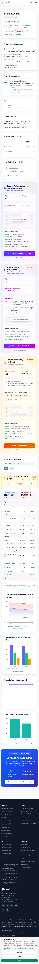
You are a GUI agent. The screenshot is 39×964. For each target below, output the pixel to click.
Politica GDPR (25, 820)
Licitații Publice (6, 830)
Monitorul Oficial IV (7, 824)
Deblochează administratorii (15, 176)
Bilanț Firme (5, 818)
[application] (19, 615)
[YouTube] (16, 905)
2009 (6, 468)
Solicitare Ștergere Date (28, 823)
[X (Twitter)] (11, 905)
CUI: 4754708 (11, 17)
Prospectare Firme (7, 809)
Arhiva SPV (24, 844)
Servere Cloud (25, 848)
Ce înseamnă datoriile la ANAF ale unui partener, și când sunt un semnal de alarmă (9, 874)
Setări (19, 949)
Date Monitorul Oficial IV (28, 861)
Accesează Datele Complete (20, 253)
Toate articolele (6, 844)
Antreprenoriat (6, 851)
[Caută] (25, 2)
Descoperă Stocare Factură (18, 782)
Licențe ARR (5, 827)
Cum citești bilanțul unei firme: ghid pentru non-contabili (9, 883)
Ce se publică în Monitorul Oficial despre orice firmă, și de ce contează (9, 865)
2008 (11, 468)
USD (14, 463)
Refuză (19, 953)
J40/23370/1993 (12, 21)
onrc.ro (3, 933)
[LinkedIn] (7, 910)
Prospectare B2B (26, 867)
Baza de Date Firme (7, 815)
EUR (10, 463)
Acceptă (19, 960)
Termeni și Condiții (27, 809)
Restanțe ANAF (6, 821)
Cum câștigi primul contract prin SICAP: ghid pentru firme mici (9, 869)
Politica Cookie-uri (26, 817)
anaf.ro (31, 933)
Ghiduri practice (6, 854)
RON (6, 463)
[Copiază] (34, 142)
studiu (3, 857)
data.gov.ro (11, 935)
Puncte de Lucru (6, 833)
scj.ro (3, 935)
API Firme (4, 836)
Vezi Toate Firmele (20, 446)
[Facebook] (3, 905)
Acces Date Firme (7, 812)
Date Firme (24, 864)
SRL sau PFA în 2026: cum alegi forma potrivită (9, 878)
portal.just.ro (23, 933)
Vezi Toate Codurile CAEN (20, 346)
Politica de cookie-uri (28, 949)
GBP (18, 463)
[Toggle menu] (36, 2)
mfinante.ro (12, 933)
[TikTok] (3, 910)
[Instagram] (7, 905)
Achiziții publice (6, 848)
